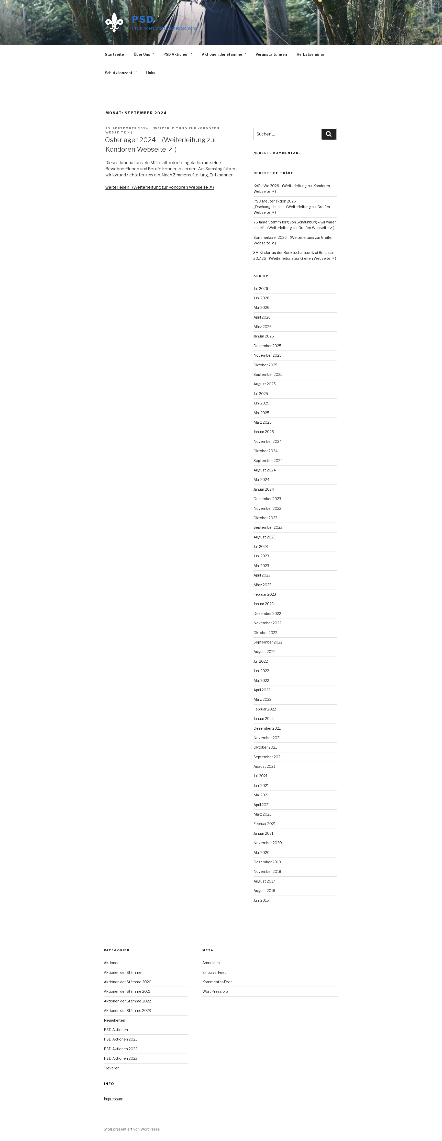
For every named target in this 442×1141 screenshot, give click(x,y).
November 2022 (267, 623)
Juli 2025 (260, 393)
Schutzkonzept (118, 73)
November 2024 (267, 441)
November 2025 (267, 355)
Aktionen (111, 963)
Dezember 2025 (267, 346)
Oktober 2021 (265, 747)
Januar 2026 (263, 336)
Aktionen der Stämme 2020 (127, 982)
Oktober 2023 (265, 518)
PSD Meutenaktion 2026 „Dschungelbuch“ (274, 204)
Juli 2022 (260, 661)
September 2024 (268, 460)
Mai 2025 (261, 413)
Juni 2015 (261, 900)
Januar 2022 (263, 718)
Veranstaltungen (271, 54)
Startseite (114, 54)
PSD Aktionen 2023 (120, 1058)
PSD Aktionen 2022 (120, 1049)
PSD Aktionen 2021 (120, 1039)
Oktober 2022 (265, 632)
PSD (143, 19)
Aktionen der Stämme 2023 (127, 1010)
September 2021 (267, 757)
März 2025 (262, 422)
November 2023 (267, 508)
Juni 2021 (261, 785)
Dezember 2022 (267, 613)
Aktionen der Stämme (222, 54)
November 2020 (267, 843)
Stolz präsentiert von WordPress (132, 1129)
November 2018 (267, 871)
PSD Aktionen (176, 54)
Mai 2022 (261, 680)
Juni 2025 (261, 403)
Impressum (113, 1099)
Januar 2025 (263, 432)
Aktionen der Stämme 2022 (127, 1001)
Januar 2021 (263, 833)
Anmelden (211, 963)
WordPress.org (215, 991)
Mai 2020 (261, 852)
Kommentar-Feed (217, 982)
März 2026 (262, 326)
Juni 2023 (261, 556)
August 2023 (264, 537)
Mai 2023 (261, 565)
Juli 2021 (260, 776)
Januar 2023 (263, 604)
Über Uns (142, 54)
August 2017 (264, 881)
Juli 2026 (260, 288)
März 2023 (262, 585)
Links (150, 73)
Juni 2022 (261, 671)
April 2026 (262, 317)
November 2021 (267, 738)
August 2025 (264, 384)
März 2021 (262, 814)
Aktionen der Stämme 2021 (127, 991)
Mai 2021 (261, 795)
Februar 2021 (264, 823)
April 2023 (261, 575)
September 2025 (268, 374)
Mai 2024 (261, 479)
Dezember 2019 (267, 862)
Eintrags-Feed (214, 972)
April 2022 (261, 690)
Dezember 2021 (267, 728)
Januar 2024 (263, 489)
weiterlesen (117, 187)
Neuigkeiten (114, 1020)
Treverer (111, 1068)
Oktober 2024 (265, 451)
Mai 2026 (261, 307)
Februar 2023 (264, 594)
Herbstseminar (310, 54)
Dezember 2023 (267, 498)
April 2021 (261, 805)
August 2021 (264, 766)
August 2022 (264, 651)
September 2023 (267, 527)
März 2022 (262, 699)
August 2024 (264, 470)
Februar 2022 (264, 709)
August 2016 (264, 890)
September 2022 (267, 642)
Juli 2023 (260, 546)
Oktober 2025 (265, 365)
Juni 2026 (261, 298)
